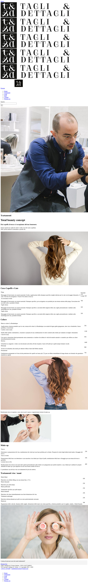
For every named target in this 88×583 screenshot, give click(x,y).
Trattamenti (7, 574)
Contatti (6, 579)
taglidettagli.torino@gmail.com (19, 568)
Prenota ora (7, 581)
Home (5, 573)
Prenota (3, 88)
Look (5, 576)
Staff (5, 577)
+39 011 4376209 (5, 568)
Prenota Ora (4, 564)
